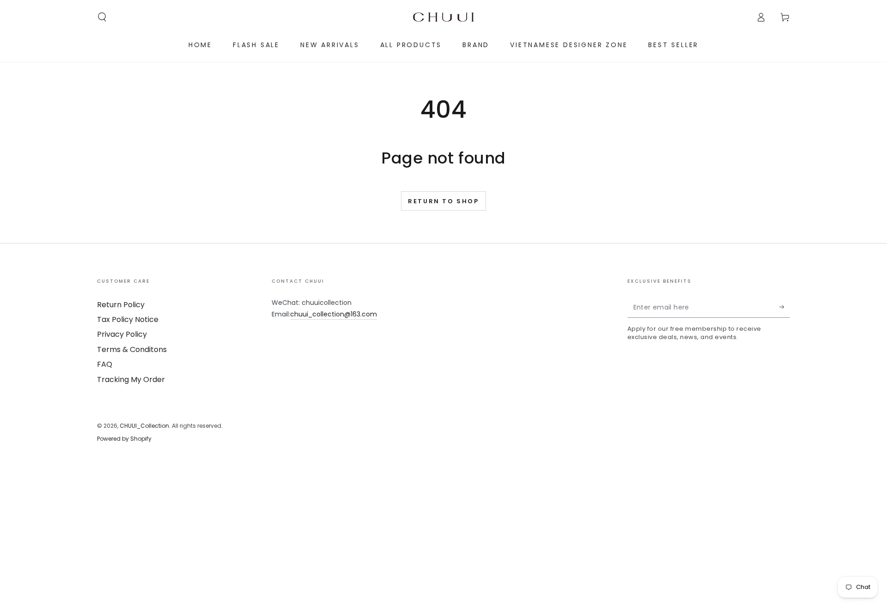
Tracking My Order (131, 379)
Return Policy (121, 304)
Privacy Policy (122, 334)
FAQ (104, 364)
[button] (102, 17)
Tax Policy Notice (127, 319)
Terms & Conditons (132, 349)
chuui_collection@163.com (333, 314)
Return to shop (443, 201)
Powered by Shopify (124, 439)
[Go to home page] (443, 17)
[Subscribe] (784, 307)
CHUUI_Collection (144, 426)
